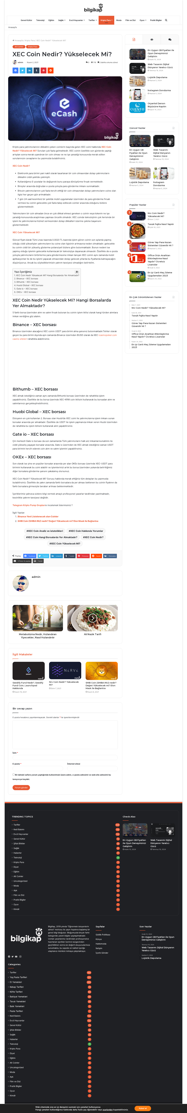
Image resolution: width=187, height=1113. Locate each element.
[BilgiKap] (93, 8)
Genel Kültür (26, 20)
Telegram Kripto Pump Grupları (29, 505)
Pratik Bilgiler (156, 20)
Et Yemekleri (16, 982)
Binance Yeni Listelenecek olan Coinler (38, 516)
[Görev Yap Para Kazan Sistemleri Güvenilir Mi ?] (137, 246)
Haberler (18, 853)
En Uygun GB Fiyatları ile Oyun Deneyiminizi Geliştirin (161, 53)
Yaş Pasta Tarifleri (18, 977)
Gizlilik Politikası (103, 934)
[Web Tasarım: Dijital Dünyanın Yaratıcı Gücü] (137, 68)
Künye (99, 939)
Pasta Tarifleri (16, 1011)
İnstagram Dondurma (159, 90)
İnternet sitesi (73, 764)
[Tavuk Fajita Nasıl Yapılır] (137, 231)
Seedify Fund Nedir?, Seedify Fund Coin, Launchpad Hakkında (28, 685)
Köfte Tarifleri (16, 991)
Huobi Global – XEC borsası (30, 285)
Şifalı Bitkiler (19, 843)
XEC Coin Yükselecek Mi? (26, 232)
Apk (15, 890)
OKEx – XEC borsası (26, 292)
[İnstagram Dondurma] (137, 94)
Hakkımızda (101, 944)
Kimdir (16, 909)
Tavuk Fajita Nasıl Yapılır (161, 224)
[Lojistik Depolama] (137, 81)
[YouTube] (17, 956)
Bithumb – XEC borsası (27, 282)
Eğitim (51, 20)
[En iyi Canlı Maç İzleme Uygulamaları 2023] (137, 276)
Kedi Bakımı (19, 829)
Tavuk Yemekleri (18, 1001)
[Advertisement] (65, 365)
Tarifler (92, 20)
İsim (15, 753)
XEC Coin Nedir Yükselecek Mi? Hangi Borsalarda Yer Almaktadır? (47, 275)
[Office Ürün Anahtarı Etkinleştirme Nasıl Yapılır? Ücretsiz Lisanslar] (137, 258)
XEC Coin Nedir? (21, 165)
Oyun (142, 20)
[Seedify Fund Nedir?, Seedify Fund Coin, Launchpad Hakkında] (29, 671)
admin (20, 62)
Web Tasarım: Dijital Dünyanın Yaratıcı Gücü (161, 153)
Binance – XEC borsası (27, 278)
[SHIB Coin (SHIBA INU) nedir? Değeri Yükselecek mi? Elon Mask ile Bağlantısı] (102, 671)
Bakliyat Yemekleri (18, 996)
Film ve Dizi (130, 20)
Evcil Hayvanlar (76, 20)
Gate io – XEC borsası (27, 288)
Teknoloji (40, 20)
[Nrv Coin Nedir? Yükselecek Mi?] (65, 670)
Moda (118, 20)
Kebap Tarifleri (17, 987)
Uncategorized (20, 881)
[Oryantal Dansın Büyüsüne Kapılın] (137, 107)
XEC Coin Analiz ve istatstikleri (45, 530)
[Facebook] (10, 956)
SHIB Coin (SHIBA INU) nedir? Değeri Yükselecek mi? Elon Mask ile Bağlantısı (58, 521)
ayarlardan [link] (108, 1109)
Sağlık (61, 20)
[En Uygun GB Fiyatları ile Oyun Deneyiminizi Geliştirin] (137, 54)
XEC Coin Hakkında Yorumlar (86, 530)
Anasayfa (12, 27)
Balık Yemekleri (17, 1006)
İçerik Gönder (102, 953)
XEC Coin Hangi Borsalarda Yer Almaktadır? (52, 537)
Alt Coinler (19, 47)
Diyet (16, 867)
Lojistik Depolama (157, 77)
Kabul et (143, 1108)
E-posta (17, 764)
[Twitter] (13, 956)
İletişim (99, 948)
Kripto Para (106, 20)
